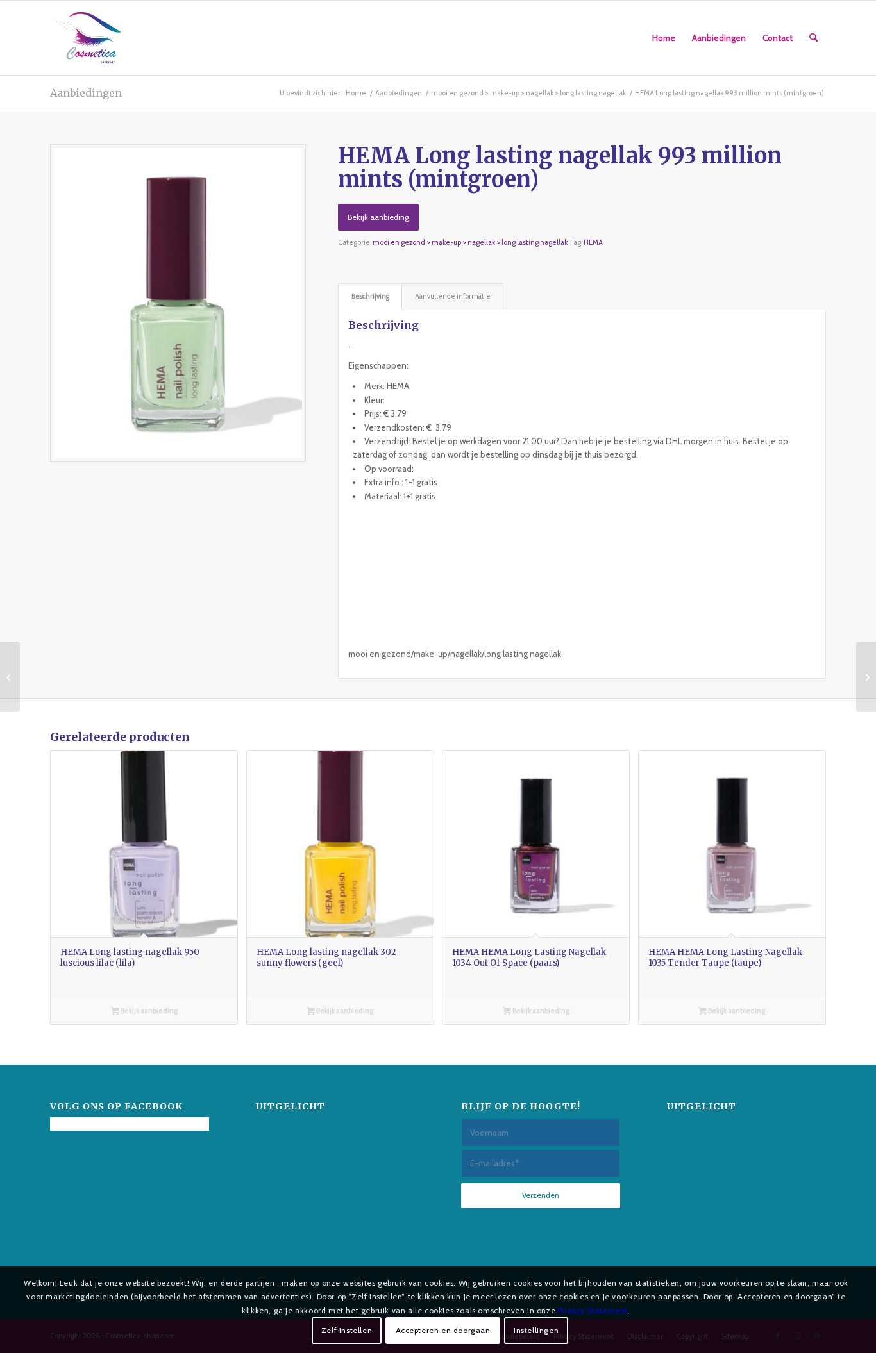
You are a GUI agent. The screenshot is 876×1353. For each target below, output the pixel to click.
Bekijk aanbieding (378, 217)
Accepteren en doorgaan (443, 1330)
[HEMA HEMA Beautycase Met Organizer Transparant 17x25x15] (866, 677)
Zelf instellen (346, 1330)
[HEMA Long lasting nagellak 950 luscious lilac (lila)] (10, 677)
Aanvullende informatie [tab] (453, 296)
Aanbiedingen (86, 93)
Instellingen (536, 1330)
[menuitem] (664, 38)
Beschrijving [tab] (370, 296)
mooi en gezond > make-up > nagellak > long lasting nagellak (470, 242)
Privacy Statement (593, 1310)
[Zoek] (813, 38)
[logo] (87, 38)
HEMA (593, 242)
